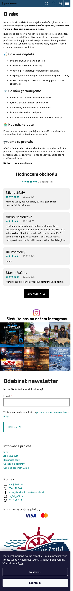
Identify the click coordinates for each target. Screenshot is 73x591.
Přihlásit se (15, 427)
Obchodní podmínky (14, 463)
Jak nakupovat (10, 455)
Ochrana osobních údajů (16, 467)
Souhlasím (35, 582)
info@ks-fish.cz (16, 484)
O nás (6, 451)
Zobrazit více (36, 293)
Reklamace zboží (11, 459)
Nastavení (35, 572)
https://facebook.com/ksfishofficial (26, 492)
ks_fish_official (15, 496)
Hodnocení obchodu (36, 173)
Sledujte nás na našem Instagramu (37, 319)
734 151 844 (15, 488)
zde (21, 563)
